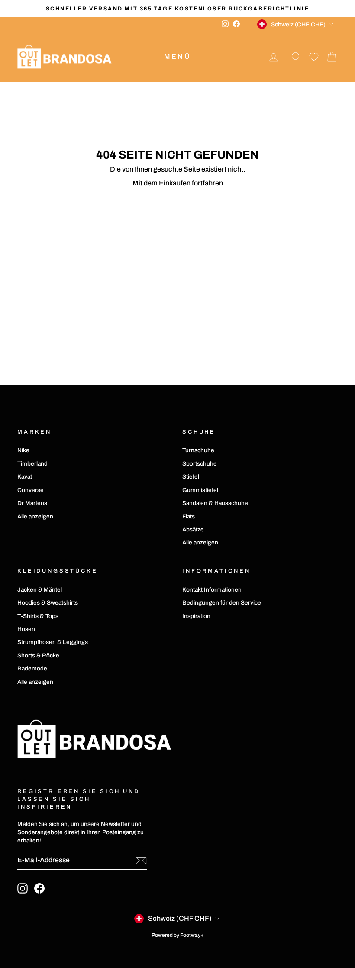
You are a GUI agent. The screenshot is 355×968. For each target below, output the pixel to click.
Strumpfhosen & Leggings (52, 642)
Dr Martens (32, 503)
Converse (30, 490)
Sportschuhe (199, 463)
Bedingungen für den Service (221, 602)
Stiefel (190, 476)
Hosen (26, 629)
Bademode (32, 668)
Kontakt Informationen (212, 589)
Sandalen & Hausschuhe (215, 503)
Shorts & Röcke (38, 655)
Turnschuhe (198, 450)
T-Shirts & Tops (37, 616)
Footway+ (192, 935)
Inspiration (196, 616)
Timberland (32, 463)
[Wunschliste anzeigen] (314, 57)
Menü (177, 56)
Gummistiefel (200, 490)
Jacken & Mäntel (39, 589)
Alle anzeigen (35, 516)
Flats (188, 516)
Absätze (193, 529)
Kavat (24, 476)
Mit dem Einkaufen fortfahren (177, 183)
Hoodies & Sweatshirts (47, 602)
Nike (23, 450)
